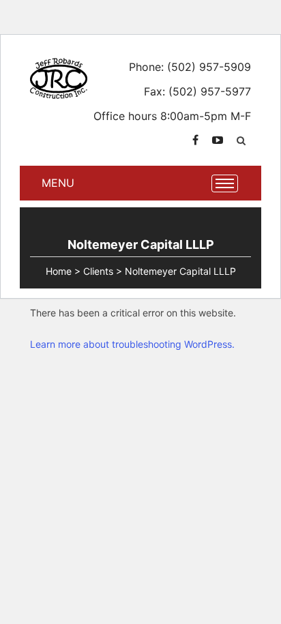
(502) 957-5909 (209, 67)
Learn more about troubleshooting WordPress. (132, 344)
